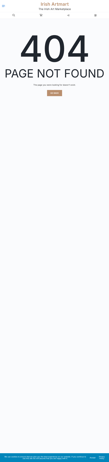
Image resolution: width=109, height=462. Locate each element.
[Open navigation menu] (4, 6)
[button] (13, 15)
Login (68, 14)
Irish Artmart (55, 4)
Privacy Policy (102, 457)
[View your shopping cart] (41, 15)
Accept (92, 458)
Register (95, 14)
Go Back (54, 93)
